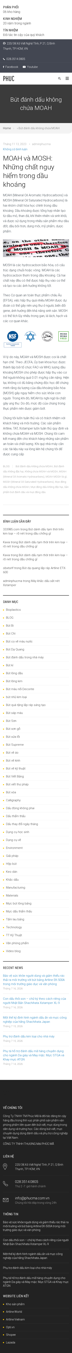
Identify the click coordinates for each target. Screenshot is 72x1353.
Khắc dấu (12, 879)
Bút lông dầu (14, 673)
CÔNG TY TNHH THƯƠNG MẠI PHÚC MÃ (28, 1143)
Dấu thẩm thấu (15, 816)
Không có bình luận (15, 149)
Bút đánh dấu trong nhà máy (25, 657)
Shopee (11, 1334)
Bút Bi (10, 625)
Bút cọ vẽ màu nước (19, 641)
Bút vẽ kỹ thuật (15, 768)
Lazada (10, 1342)
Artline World (14, 1311)
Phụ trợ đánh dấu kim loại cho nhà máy (28, 1036)
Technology (14, 927)
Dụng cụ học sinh (17, 832)
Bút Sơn (11, 721)
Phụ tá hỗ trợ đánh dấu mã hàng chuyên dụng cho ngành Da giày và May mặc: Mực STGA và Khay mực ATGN (33, 1055)
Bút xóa (11, 792)
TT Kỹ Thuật (14, 935)
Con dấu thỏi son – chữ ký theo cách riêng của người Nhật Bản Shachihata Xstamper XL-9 (34, 1001)
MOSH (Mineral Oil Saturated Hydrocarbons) (28, 481)
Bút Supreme (15, 744)
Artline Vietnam (15, 1319)
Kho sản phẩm (15, 1304)
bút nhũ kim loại (16, 697)
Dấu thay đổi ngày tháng (22, 824)
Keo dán (11, 871)
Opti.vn (10, 1327)
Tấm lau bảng (15, 919)
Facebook (11, 66)
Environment (14, 848)
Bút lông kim (14, 681)
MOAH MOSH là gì (56, 476)
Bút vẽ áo (12, 752)
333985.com (11, 529)
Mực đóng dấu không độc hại (47, 486)
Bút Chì (10, 633)
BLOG (6, 466)
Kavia (6, 542)
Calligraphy (13, 800)
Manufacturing (15, 887)
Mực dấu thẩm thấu (19, 911)
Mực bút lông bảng (18, 903)
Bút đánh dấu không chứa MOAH (34, 466)
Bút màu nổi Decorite (20, 689)
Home (7, 128)
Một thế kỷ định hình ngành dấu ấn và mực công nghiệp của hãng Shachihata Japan (35, 1020)
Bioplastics (13, 609)
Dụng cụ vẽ (13, 840)
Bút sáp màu (14, 713)
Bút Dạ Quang (15, 649)
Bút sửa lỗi (13, 737)
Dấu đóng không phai (20, 808)
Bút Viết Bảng (15, 776)
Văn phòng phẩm (17, 943)
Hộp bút (11, 864)
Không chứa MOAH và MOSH (41, 471)
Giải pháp (12, 856)
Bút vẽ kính (13, 760)
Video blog (13, 951)
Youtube (32, 66)
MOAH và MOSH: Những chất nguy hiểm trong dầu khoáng (28, 171)
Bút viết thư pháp (17, 784)
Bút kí (9, 665)
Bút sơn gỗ (13, 729)
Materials (12, 895)
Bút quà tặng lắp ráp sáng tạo (26, 705)
